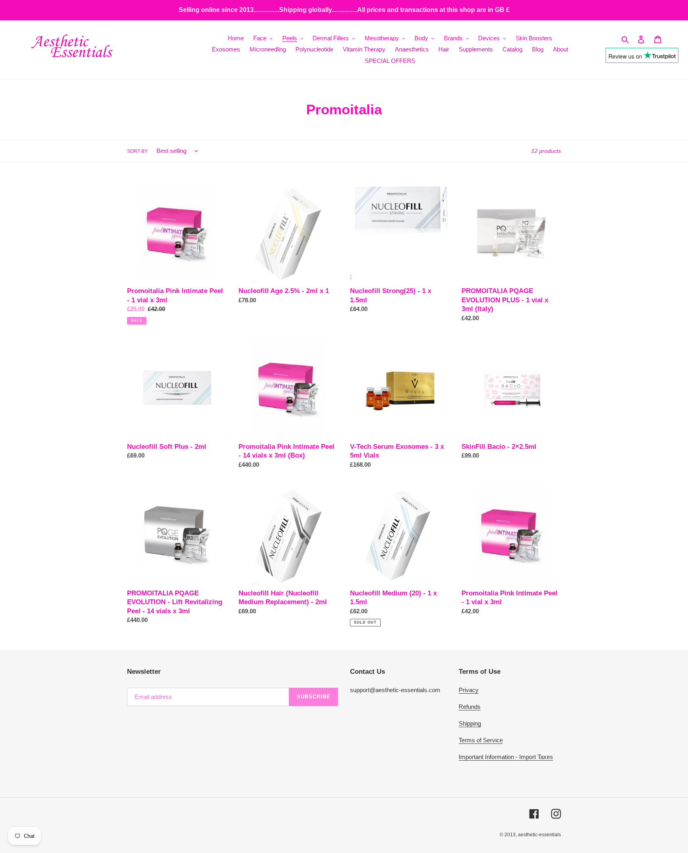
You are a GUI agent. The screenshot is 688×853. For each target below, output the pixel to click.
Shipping (470, 723)
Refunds (470, 706)
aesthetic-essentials (539, 834)
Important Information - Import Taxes (506, 756)
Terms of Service (481, 740)
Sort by (137, 151)
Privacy (469, 690)
